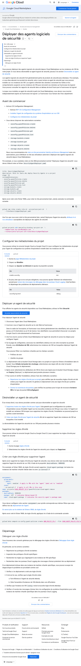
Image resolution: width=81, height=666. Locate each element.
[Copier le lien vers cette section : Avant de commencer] (27, 101)
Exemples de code (47, 636)
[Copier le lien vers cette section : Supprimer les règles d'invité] (30, 429)
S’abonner (33, 657)
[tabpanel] (40, 276)
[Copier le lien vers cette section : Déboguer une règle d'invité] (30, 536)
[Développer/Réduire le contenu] (14, 44)
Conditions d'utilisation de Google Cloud (66, 649)
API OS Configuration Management (28, 110)
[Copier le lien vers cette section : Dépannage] (17, 531)
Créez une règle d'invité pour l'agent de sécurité (22, 417)
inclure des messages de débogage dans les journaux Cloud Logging (41, 282)
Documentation (12, 26)
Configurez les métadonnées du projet (23, 117)
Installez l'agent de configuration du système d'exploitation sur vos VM (34, 113)
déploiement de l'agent (20, 506)
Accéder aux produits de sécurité (16, 313)
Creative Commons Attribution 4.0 (54, 611)
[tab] (7, 253)
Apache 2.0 (24, 613)
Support (24, 631)
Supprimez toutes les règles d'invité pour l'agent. (23, 407)
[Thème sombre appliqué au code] (73, 168)
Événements (65, 631)
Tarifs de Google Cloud (9, 631)
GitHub (44, 628)
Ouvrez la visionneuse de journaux (22, 388)
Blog (62, 628)
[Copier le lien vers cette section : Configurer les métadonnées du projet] (46, 241)
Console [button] (7, 254)
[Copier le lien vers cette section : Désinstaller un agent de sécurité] (40, 398)
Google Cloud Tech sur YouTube (68, 641)
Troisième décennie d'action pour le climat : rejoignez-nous (21, 652)
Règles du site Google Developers (56, 613)
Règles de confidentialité (24, 649)
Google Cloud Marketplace (18, 8)
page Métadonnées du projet (25, 259)
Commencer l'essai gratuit (67, 8)
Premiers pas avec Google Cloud (47, 632)
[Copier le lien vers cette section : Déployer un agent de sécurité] (37, 303)
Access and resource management (30, 26)
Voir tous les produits (8, 628)
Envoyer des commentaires (67, 34)
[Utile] (74, 26)
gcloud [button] (15, 254)
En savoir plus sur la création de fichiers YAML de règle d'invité (24, 509)
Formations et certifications (50, 642)
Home (4, 26)
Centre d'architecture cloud (50, 639)
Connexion (75, 2)
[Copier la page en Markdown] (29, 38)
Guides (25, 29)
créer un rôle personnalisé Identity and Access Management (48, 152)
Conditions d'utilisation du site (43, 649)
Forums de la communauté (30, 628)
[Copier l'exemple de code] (76, 168)
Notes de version (27, 634)
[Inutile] (77, 26)
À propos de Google (8, 649)
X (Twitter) (64, 634)
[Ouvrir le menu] (3, 2)
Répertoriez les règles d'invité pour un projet (25, 379)
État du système (27, 637)
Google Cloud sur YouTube (69, 637)
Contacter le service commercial (8, 638)
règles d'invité (24, 446)
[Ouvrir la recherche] (50, 2)
